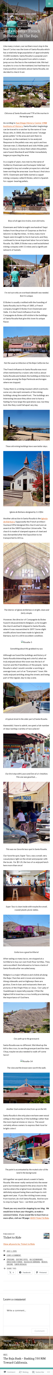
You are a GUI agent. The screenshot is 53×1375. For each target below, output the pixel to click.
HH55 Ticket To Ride (39, 1218)
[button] (49, 3)
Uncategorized (23, 26)
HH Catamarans (36, 1259)
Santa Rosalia (21, 1264)
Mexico (44, 1261)
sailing (10, 1264)
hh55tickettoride (14, 1261)
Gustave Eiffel (22, 1259)
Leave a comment (14, 1255)
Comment (40, 1331)
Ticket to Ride (12, 18)
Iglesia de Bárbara (32, 1261)
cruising (10, 1259)
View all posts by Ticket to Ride (19, 1244)
